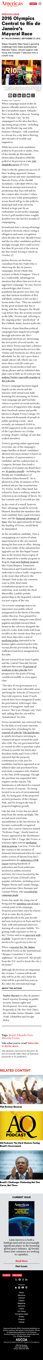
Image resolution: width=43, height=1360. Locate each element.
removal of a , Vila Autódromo (20, 732)
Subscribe (17, 1275)
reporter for (22, 947)
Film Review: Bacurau (11, 1106)
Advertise (21, 1295)
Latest (21, 1309)
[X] (14, 96)
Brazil (12, 1035)
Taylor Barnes (12, 38)
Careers (21, 1301)
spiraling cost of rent (27, 903)
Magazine (21, 1303)
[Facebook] (10, 96)
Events (21, 1317)
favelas (23, 670)
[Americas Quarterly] (12, 4)
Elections (21, 1306)
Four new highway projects (24, 562)
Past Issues (22, 1266)
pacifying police (10, 640)
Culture (21, 1322)
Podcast (21, 1285)
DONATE (33, 3)
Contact (21, 1298)
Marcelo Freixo (10, 1038)
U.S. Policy (21, 1311)
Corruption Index (21, 1314)
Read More (22, 1261)
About (21, 1292)
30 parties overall (15, 471)
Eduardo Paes (25, 1035)
